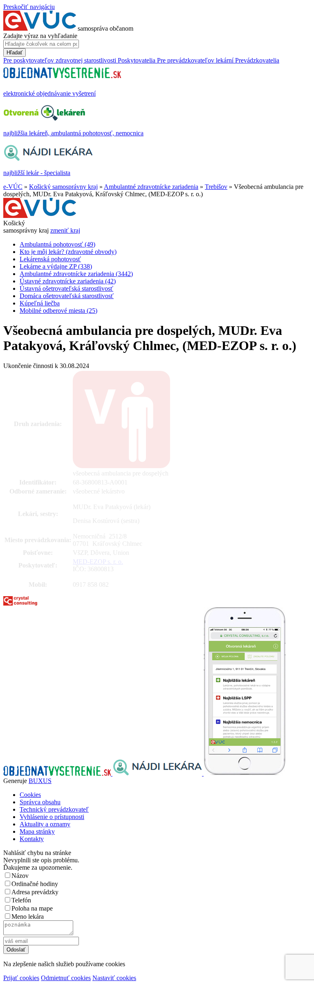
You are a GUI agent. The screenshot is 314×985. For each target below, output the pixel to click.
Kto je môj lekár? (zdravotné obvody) (68, 251)
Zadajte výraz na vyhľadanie (40, 35)
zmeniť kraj (65, 230)
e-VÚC (12, 186)
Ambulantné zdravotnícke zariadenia (151, 186)
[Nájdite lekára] (158, 773)
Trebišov (216, 186)
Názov (20, 875)
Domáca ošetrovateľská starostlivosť (67, 295)
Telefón (21, 900)
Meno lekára (27, 916)
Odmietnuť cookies (66, 977)
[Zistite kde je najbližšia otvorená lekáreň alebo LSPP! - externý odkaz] (244, 773)
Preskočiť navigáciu (29, 6)
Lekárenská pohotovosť (50, 259)
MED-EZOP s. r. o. (98, 561)
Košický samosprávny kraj (63, 186)
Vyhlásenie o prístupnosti (52, 816)
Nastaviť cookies (114, 977)
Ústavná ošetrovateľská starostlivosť (66, 288)
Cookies (30, 794)
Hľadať (14, 52)
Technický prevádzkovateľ (54, 809)
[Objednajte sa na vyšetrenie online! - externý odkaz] (57, 773)
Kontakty (32, 838)
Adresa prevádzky (34, 892)
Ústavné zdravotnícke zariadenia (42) (68, 281)
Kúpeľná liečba (40, 303)
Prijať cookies (21, 977)
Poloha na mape (32, 908)
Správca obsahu (40, 802)
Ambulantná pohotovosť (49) (57, 244)
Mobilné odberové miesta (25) (58, 310)
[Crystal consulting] (20, 603)
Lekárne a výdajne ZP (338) (56, 266)
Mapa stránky (37, 831)
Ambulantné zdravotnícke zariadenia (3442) (76, 273)
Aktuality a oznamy (45, 824)
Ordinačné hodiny (34, 883)
